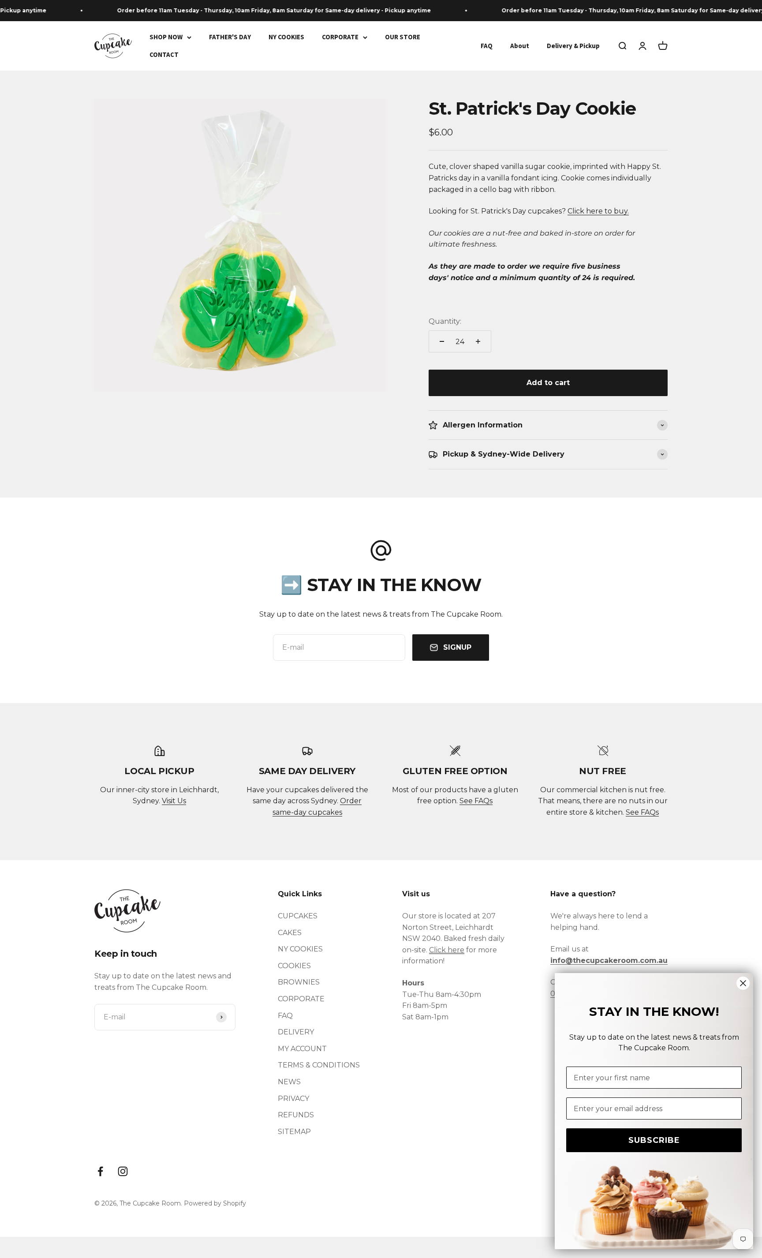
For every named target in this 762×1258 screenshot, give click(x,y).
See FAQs (476, 801)
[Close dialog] (743, 983)
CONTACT (164, 54)
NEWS (289, 1082)
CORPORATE (340, 37)
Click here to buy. (598, 211)
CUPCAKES (298, 916)
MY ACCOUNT (302, 1049)
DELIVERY (296, 1032)
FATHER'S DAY (230, 37)
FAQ (487, 45)
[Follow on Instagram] (123, 1171)
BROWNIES (299, 982)
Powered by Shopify (215, 1203)
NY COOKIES (286, 37)
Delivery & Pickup (573, 45)
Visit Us (174, 801)
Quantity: (445, 321)
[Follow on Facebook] (100, 1171)
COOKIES (294, 966)
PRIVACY (293, 1098)
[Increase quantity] (478, 341)
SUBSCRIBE (654, 1140)
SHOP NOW (166, 37)
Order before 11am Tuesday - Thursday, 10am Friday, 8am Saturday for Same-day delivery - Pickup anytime (258, 10)
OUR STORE (402, 37)
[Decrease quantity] (442, 341)
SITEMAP (294, 1131)
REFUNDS (296, 1115)
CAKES (290, 933)
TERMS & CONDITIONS (319, 1065)
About (519, 45)
